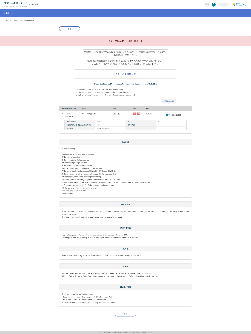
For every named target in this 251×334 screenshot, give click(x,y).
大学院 (14, 20)
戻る (69, 28)
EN (225, 4)
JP (222, 4)
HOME (6, 20)
